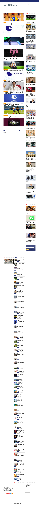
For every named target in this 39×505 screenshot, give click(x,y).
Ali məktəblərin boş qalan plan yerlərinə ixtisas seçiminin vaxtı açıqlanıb (20, 445)
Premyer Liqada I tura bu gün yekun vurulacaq (12, 81)
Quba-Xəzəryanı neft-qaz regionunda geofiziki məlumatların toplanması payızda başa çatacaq (20, 316)
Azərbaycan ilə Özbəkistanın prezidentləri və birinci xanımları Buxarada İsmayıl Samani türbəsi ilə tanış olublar (19, 470)
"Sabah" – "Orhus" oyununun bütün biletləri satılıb (13, 128)
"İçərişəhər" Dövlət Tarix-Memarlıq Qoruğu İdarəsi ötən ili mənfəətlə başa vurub (20, 362)
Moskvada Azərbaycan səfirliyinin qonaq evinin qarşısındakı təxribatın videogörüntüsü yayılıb (20, 268)
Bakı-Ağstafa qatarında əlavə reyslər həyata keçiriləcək (20, 418)
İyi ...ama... (27, 487)
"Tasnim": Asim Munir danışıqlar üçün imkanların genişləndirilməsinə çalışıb (20, 375)
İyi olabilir (27, 488)
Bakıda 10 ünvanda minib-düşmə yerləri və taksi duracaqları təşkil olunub (20, 345)
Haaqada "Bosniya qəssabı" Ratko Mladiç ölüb (16, 8)
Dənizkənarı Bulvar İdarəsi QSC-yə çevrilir (20, 391)
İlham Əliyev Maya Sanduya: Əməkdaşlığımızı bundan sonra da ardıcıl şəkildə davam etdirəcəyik (21, 302)
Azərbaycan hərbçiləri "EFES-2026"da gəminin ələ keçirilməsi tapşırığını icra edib (8, 267)
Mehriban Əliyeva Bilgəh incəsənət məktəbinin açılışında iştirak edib (20, 337)
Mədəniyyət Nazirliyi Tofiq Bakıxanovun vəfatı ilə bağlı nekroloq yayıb (30, 105)
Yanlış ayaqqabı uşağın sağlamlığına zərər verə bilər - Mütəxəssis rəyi (30, 240)
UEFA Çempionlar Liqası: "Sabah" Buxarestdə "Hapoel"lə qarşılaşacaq (12, 59)
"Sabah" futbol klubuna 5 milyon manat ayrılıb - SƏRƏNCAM (30, 22)
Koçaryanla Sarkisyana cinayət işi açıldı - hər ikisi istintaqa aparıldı (20, 414)
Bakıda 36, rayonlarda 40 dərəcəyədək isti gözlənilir (20, 475)
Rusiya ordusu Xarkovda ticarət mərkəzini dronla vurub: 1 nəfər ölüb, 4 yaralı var (20, 286)
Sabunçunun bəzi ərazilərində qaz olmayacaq (20, 441)
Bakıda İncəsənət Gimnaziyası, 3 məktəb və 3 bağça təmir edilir (30, 138)
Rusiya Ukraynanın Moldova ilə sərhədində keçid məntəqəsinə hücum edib (20, 436)
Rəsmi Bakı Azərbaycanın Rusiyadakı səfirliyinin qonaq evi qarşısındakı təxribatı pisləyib (30, 159)
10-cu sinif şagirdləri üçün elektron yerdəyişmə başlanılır (30, 128)
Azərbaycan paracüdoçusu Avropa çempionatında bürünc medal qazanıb (13, 93)
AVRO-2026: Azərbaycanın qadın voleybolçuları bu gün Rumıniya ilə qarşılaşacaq (13, 24)
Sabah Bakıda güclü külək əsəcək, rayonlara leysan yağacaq (20, 422)
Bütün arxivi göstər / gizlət (17, 503)
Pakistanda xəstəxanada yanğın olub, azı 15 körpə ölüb (20, 354)
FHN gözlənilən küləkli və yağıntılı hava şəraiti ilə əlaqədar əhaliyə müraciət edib (20, 307)
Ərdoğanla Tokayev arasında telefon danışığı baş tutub (20, 260)
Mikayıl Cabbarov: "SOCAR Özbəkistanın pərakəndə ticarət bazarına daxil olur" (30, 191)
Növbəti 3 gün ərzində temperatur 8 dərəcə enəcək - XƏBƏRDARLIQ (20, 400)
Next (12, 261)
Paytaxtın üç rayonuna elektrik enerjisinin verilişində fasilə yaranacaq (30, 52)
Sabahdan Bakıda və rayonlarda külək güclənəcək (20, 341)
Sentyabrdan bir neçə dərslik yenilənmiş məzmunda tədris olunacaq (30, 118)
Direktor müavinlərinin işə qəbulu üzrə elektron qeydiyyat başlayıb (20, 460)
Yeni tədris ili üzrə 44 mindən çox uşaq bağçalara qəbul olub (20, 450)
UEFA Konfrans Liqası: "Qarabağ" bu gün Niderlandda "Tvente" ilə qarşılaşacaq (14, 47)
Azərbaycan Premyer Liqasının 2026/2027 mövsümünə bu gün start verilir (12, 105)
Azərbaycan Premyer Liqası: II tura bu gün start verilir (13, 35)
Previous (4, 261)
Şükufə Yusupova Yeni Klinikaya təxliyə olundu (30, 85)
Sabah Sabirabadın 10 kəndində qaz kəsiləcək (30, 32)
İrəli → (5, 132)
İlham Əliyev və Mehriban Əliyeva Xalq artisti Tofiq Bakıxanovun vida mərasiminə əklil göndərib (30, 95)
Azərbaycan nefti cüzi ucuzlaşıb (30, 182)
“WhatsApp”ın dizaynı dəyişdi (30, 222)
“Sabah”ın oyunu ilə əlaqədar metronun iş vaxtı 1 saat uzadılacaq (20, 427)
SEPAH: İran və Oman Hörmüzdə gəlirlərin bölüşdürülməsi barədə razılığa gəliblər (20, 332)
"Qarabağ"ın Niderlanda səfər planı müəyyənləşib (13, 70)
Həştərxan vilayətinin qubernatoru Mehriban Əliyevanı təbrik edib (20, 350)
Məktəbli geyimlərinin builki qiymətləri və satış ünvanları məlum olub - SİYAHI (30, 41)
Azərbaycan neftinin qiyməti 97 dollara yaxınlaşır (30, 201)
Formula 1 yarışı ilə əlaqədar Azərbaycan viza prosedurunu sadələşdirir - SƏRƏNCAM (20, 395)
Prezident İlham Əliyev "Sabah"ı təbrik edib (20, 358)
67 (21, 130)
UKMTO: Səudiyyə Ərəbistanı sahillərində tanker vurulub (20, 479)
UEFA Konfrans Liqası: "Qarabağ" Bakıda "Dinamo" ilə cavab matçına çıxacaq (14, 117)
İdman (7, 69)
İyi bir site (27, 486)
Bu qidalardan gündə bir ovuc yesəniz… (30, 213)
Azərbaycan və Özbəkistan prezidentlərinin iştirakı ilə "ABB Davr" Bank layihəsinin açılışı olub (20, 464)
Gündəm (5, 69)
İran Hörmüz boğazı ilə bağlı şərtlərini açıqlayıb (21, 379)
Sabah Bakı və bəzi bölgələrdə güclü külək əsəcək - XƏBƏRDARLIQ (20, 387)
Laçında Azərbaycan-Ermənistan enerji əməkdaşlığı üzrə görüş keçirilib (20, 405)
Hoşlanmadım (27, 489)
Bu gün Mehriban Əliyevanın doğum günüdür (20, 371)
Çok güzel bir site (28, 485)
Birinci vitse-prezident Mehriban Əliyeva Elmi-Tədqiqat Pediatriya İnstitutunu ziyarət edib (30, 62)
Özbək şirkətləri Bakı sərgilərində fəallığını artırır (30, 73)
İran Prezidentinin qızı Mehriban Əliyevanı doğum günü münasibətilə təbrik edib (20, 321)
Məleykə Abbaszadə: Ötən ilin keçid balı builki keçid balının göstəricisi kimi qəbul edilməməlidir (30, 170)
